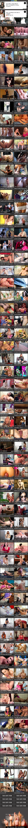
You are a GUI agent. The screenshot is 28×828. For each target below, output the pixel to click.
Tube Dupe (5, 22)
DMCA (16, 827)
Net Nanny (10, 825)
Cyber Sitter (14, 825)
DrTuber (18, 73)
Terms (8, 827)
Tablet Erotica (5, 413)
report (12, 35)
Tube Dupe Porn (7, 796)
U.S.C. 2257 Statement (21, 827)
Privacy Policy (12, 827)
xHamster (19, 22)
